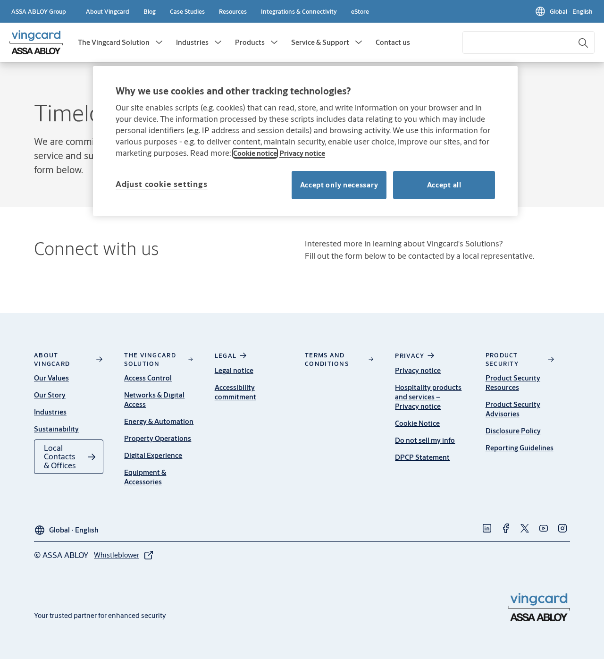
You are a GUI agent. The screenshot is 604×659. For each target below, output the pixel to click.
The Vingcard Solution (114, 42)
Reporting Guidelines (520, 447)
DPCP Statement (422, 457)
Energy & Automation (158, 421)
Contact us (393, 42)
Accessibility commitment (235, 392)
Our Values (51, 377)
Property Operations (157, 438)
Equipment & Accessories (145, 477)
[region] (305, 141)
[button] (159, 42)
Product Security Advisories (513, 409)
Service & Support (320, 42)
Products (250, 42)
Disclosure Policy (513, 430)
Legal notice (234, 370)
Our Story (50, 394)
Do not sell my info (425, 440)
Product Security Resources (513, 382)
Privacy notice (418, 370)
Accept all (444, 184)
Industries (192, 42)
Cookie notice (255, 153)
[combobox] (528, 42)
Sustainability (56, 428)
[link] (107, 11)
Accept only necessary (339, 184)
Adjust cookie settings (162, 183)
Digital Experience (153, 455)
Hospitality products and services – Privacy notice (428, 397)
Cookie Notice (417, 423)
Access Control (148, 377)
